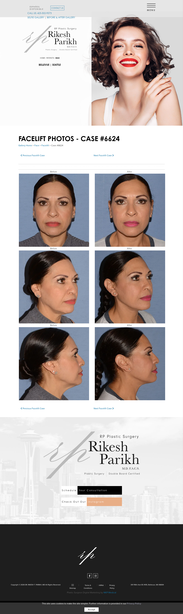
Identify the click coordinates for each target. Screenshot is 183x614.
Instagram (83, 501)
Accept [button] (91, 609)
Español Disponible (36, 8)
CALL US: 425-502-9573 (39, 13)
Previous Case (33, 155)
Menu (151, 9)
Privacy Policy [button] (134, 603)
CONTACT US (57, 8)
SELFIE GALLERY (35, 17)
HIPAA (101, 585)
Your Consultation (84, 490)
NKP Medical (110, 592)
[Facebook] (89, 575)
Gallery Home (25, 145)
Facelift (45, 145)
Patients (50, 58)
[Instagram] (95, 575)
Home (42, 58)
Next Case (103, 155)
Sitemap (72, 588)
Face (36, 145)
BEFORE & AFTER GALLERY (61, 17)
